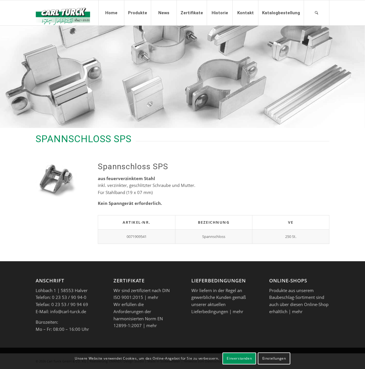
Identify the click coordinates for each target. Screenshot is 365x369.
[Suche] (316, 12)
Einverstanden (239, 358)
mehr (153, 297)
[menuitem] (111, 12)
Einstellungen (274, 358)
